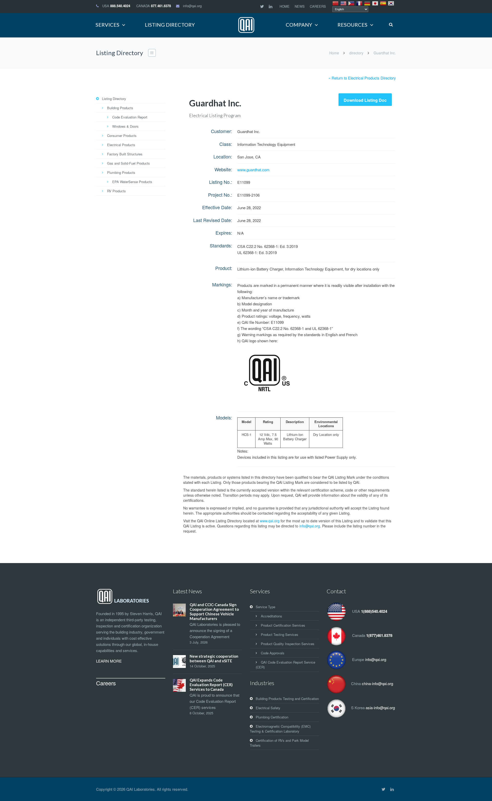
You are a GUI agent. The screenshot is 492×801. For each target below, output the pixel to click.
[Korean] (391, 2)
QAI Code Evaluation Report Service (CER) (285, 664)
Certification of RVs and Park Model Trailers (279, 743)
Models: (224, 417)
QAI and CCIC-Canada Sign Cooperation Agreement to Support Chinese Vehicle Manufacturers (214, 611)
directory (356, 52)
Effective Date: (217, 207)
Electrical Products (121, 144)
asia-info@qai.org (380, 707)
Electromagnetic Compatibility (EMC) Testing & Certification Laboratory (280, 729)
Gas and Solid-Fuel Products (128, 163)
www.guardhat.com (253, 169)
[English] (343, 2)
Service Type (265, 606)
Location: (222, 156)
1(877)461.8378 (379, 635)
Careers (106, 683)
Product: (223, 268)
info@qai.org (192, 5)
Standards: (221, 245)
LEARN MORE (109, 661)
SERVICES (107, 25)
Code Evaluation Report (129, 117)
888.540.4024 (120, 5)
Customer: (221, 131)
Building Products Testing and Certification (287, 698)
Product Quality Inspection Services (287, 643)
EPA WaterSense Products (132, 181)
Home (334, 52)
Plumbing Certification (272, 717)
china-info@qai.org (377, 683)
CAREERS (318, 6)
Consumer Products (122, 135)
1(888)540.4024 (374, 611)
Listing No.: (220, 181)
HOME (285, 6)
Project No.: (220, 194)
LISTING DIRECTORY (170, 25)
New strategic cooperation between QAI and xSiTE (214, 658)
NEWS (300, 6)
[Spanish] (383, 2)
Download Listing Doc (365, 100)
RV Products (116, 190)
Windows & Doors (125, 126)
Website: (223, 169)
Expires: (224, 232)
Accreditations (271, 616)
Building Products (120, 107)
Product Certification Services (283, 625)
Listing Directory (114, 98)
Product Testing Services (279, 634)
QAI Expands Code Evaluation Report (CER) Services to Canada (211, 685)
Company (299, 25)
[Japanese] (375, 2)
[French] (359, 2)
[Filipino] (351, 2)
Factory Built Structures (124, 154)
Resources (352, 25)
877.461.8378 (161, 5)
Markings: (222, 284)
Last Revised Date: (212, 220)
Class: (225, 144)
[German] (367, 2)
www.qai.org (270, 520)
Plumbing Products (121, 172)
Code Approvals (272, 652)
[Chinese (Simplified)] (335, 2)
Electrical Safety (268, 707)
